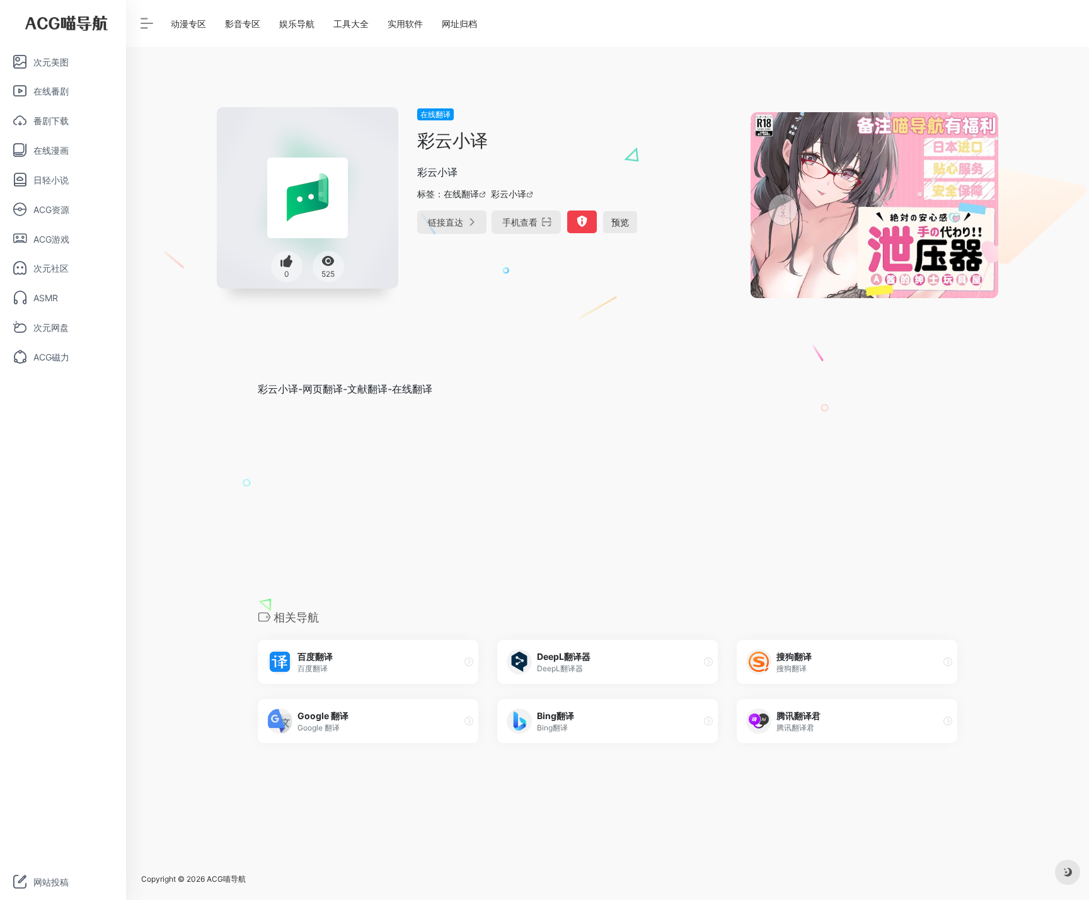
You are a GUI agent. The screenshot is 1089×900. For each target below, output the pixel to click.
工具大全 (351, 23)
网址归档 (459, 23)
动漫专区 (188, 23)
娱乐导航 (296, 23)
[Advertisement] (607, 502)
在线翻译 (435, 114)
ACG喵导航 (226, 879)
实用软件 (405, 23)
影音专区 (242, 23)
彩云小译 (508, 193)
